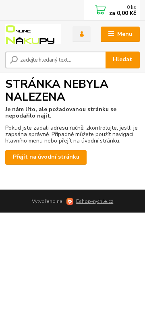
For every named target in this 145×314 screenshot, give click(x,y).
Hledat (122, 59)
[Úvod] (33, 34)
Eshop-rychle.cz (94, 201)
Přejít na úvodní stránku (46, 157)
